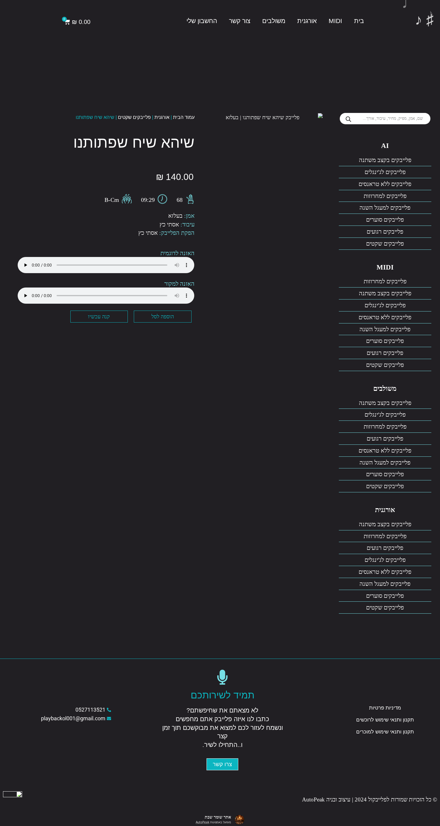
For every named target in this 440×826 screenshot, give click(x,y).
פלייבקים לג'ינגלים (385, 172)
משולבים (273, 20)
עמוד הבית (184, 117)
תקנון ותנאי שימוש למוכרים (385, 732)
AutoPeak (202, 822)
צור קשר (239, 20)
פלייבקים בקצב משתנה (385, 160)
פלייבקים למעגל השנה (384, 207)
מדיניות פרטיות (385, 708)
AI (385, 145)
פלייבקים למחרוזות (385, 196)
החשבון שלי (201, 20)
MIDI (335, 20)
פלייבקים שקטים (385, 243)
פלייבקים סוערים (385, 219)
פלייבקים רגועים (385, 231)
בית (359, 20)
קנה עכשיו (99, 317)
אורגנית (307, 20)
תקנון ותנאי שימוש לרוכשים (385, 720)
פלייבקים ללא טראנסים (385, 184)
